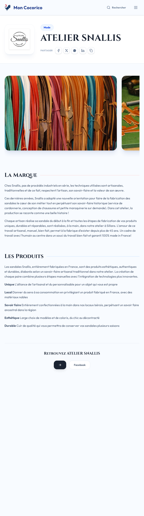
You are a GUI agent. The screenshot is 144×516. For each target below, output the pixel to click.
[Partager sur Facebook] (58, 50)
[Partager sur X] (66, 50)
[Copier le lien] (91, 50)
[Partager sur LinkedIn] (83, 50)
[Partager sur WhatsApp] (74, 50)
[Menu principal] (136, 7)
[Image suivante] (135, 114)
